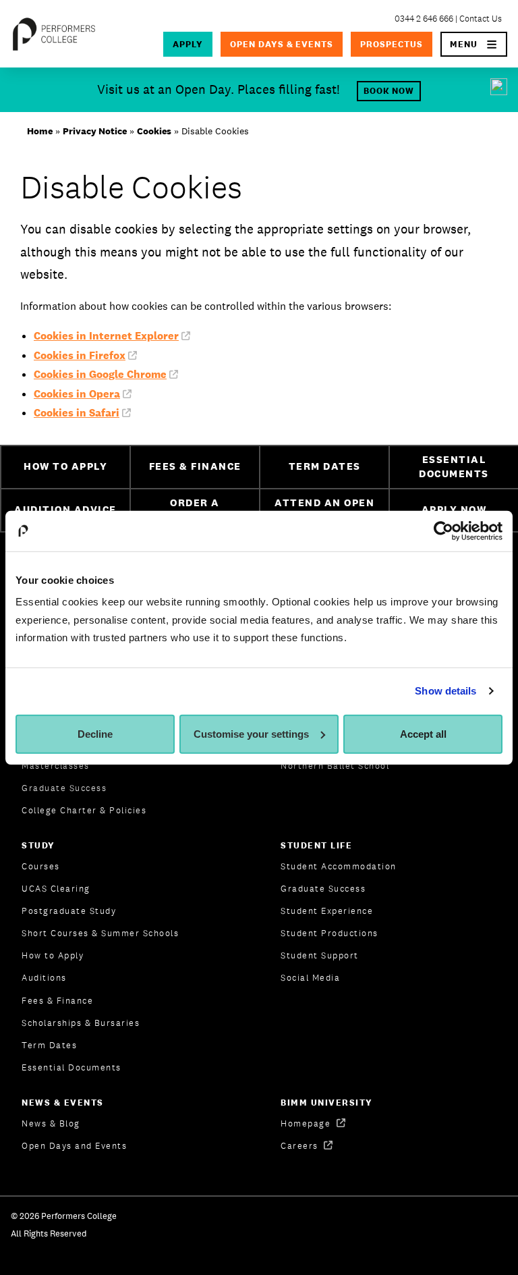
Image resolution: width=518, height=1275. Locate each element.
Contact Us (480, 18)
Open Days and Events (74, 1145)
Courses (41, 866)
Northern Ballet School (335, 765)
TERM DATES (325, 466)
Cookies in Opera (77, 394)
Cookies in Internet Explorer (106, 336)
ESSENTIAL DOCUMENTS (454, 466)
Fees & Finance (57, 1000)
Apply (188, 44)
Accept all (423, 734)
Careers (301, 1145)
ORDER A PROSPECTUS (195, 509)
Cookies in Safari (76, 413)
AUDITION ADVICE (65, 509)
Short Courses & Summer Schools (100, 933)
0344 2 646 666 (424, 18)
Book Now (389, 91)
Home (40, 131)
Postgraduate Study (69, 911)
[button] (473, 44)
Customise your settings (251, 734)
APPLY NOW (454, 509)
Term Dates (49, 1045)
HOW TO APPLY (65, 466)
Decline (95, 734)
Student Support (320, 955)
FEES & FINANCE (195, 466)
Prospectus (391, 44)
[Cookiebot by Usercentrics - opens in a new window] (443, 530)
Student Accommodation (339, 866)
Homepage (307, 1123)
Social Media (310, 977)
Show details (445, 691)
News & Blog (51, 1123)
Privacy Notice (95, 131)
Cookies (154, 131)
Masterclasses (56, 765)
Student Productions (329, 933)
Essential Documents (71, 1067)
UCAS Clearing (56, 888)
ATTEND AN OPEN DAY (324, 509)
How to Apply (53, 955)
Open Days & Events (282, 44)
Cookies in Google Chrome (100, 374)
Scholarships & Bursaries (81, 1023)
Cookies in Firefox (79, 355)
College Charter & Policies (84, 810)
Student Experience (327, 911)
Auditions (44, 977)
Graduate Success (64, 788)
